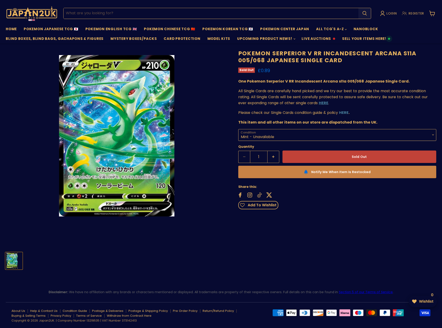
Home (11, 29)
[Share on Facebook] (239, 194)
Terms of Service (89, 315)
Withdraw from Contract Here (129, 315)
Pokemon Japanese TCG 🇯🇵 (51, 29)
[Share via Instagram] (249, 194)
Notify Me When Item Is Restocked (341, 172)
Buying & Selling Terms (29, 315)
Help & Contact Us (44, 311)
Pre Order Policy (185, 311)
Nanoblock (366, 29)
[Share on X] (268, 194)
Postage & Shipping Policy (148, 311)
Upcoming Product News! (265, 38)
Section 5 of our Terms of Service (366, 292)
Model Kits (218, 38)
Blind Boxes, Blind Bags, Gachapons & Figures (55, 38)
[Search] (364, 13)
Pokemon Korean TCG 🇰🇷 (227, 29)
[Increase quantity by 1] (273, 157)
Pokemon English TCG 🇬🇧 (111, 29)
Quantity (246, 146)
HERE (344, 112)
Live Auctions (316, 40)
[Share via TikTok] (259, 194)
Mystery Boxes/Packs (133, 38)
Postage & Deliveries (107, 311)
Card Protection (182, 38)
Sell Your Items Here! (364, 40)
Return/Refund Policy (218, 311)
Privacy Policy (61, 315)
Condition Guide (75, 311)
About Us (18, 311)
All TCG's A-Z (330, 29)
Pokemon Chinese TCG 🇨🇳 (169, 29)
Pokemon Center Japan (284, 29)
